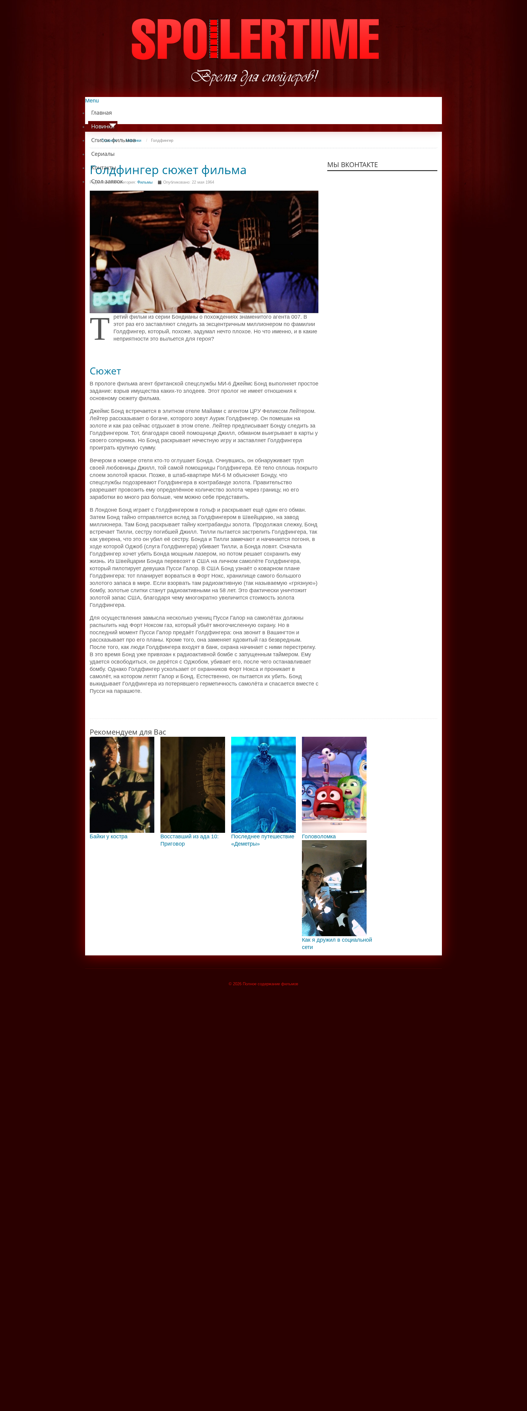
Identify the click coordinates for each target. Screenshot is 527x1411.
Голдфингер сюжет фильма (168, 169)
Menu (92, 101)
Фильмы (144, 182)
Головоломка (319, 836)
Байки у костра (108, 836)
